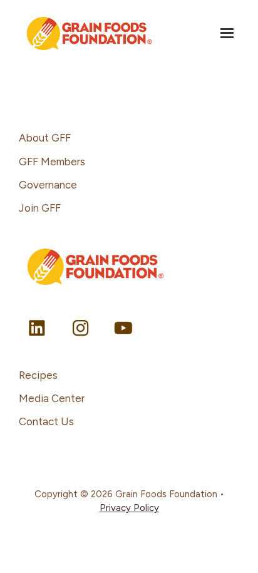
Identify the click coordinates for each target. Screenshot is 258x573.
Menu (228, 32)
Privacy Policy (129, 508)
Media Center (52, 398)
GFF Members (52, 161)
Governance (48, 184)
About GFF (45, 138)
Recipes (38, 375)
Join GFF (40, 208)
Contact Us (46, 421)
